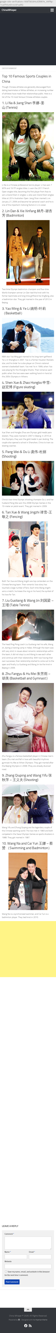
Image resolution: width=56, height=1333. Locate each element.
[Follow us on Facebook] (25, 1325)
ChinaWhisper (9, 9)
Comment (9, 1234)
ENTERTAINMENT (9, 68)
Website (8, 1261)
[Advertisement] (28, 36)
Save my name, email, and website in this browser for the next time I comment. (27, 1273)
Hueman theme (41, 1320)
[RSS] (30, 1325)
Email (32, 1252)
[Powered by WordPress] (19, 1320)
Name (8, 1252)
